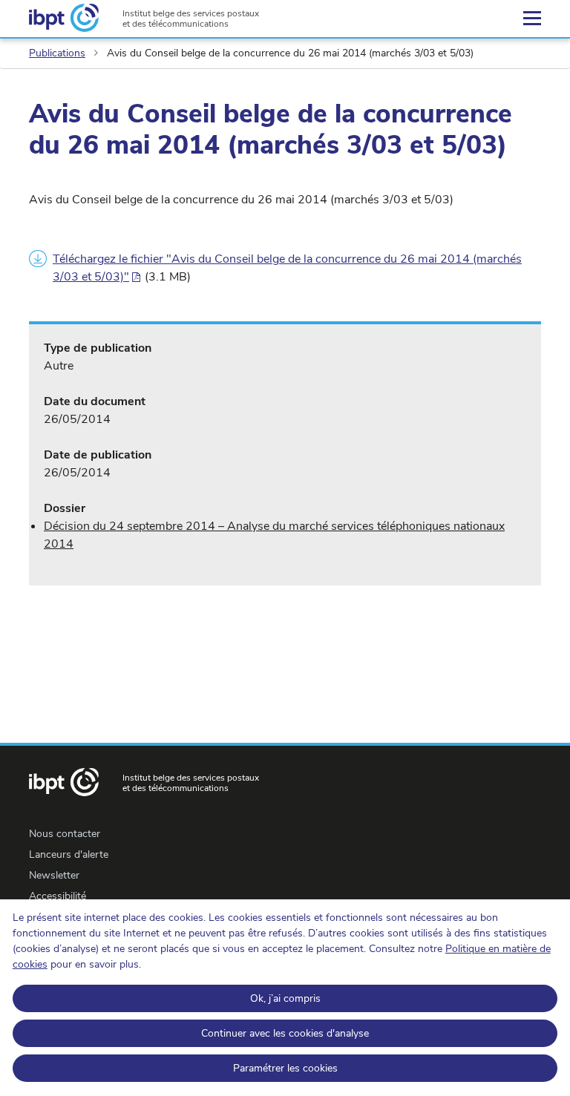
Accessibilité (57, 896)
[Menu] (532, 18)
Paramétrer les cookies (285, 1068)
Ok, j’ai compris (285, 998)
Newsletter (54, 875)
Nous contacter (64, 834)
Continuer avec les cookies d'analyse (285, 1033)
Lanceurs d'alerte (68, 854)
